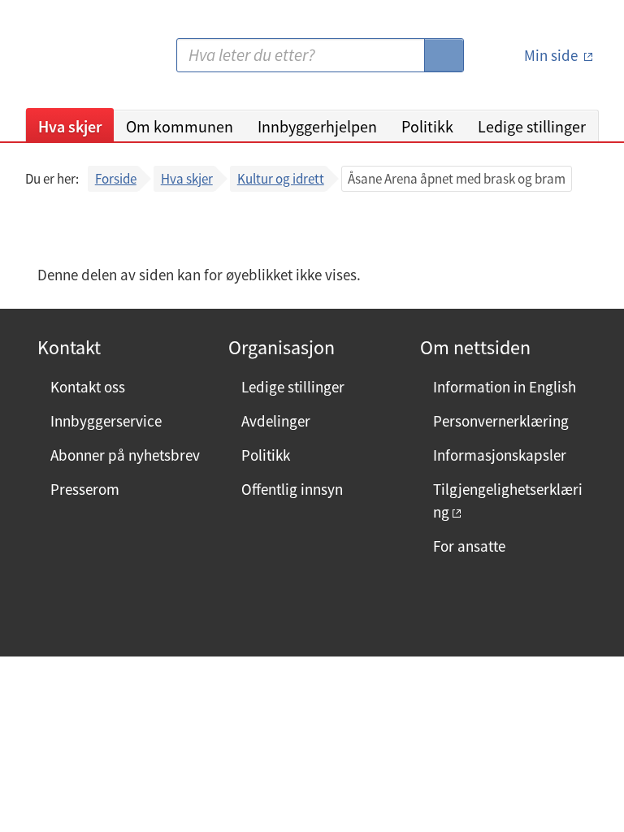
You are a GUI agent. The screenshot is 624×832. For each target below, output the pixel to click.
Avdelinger (275, 421)
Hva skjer (70, 126)
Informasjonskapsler (499, 455)
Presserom (84, 489)
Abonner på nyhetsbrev (125, 455)
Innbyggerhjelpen (317, 126)
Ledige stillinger (532, 126)
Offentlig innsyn (292, 489)
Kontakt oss (87, 386)
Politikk (427, 126)
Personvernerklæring (501, 421)
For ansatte (469, 546)
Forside (115, 179)
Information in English (504, 386)
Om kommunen (179, 126)
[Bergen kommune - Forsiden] (91, 61)
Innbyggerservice (106, 421)
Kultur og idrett (280, 179)
